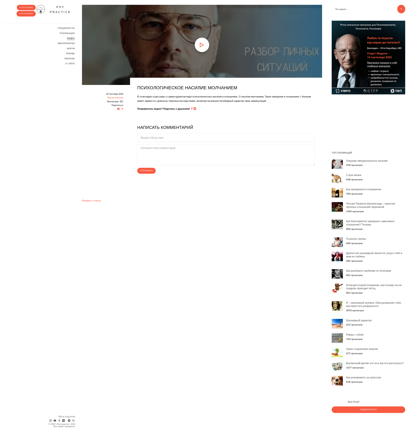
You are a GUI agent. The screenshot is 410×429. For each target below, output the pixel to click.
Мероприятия (66, 43)
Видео (71, 38)
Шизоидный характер (359, 320)
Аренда (70, 53)
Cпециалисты (66, 28)
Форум (71, 48)
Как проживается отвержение (363, 189)
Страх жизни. (354, 175)
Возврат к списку (91, 200)
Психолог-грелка (356, 238)
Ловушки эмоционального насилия (367, 160)
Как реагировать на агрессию (363, 377)
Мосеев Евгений (115, 97)
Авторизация (26, 13)
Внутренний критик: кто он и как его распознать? (375, 363)
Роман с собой (354, 334)
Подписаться (368, 409)
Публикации (67, 33)
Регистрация (26, 7)
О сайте (70, 63)
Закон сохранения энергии (362, 349)
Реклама (70, 59)
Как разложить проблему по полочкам (368, 270)
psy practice (60, 10)
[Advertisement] (368, 121)
